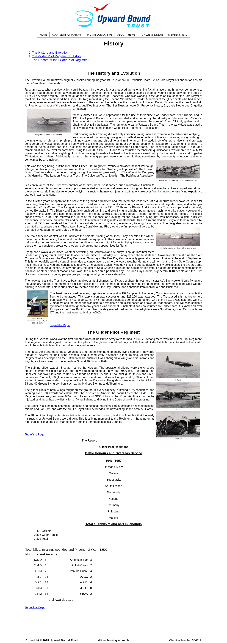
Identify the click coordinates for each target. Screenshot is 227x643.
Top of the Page (60, 325)
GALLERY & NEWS (153, 34)
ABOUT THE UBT (127, 34)
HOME (43, 34)
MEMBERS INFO (177, 34)
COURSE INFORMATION (66, 34)
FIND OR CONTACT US (98, 34)
